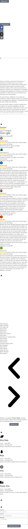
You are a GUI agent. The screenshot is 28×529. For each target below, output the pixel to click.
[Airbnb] (1, 31)
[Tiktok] (1, 37)
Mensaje (2, 517)
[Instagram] (1, 34)
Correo (2, 513)
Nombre (2, 509)
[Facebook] (1, 27)
